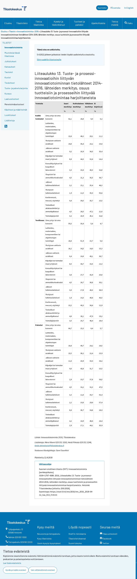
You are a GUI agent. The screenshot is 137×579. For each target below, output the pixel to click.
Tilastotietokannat (77, 538)
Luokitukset (10, 115)
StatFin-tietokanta (77, 534)
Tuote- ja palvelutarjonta (16, 88)
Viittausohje (45, 464)
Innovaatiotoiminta (25, 31)
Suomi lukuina (75, 543)
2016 (36, 31)
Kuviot (8, 77)
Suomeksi (102, 7)
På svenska (116, 7)
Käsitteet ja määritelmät (16, 109)
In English (128, 7)
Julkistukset (10, 61)
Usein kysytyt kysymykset (49, 543)
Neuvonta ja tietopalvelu (48, 534)
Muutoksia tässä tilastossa (12, 54)
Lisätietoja (10, 120)
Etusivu (8, 23)
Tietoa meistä (114, 23)
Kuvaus (8, 93)
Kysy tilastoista (44, 538)
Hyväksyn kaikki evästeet (15, 570)
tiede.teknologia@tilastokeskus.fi (49, 445)
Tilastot (12, 31)
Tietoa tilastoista (39, 23)
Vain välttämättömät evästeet (43, 570)
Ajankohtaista (98, 23)
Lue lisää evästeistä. (12, 563)
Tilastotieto (22, 23)
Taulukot (9, 72)
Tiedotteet (10, 83)
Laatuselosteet (12, 99)
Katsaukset (10, 66)
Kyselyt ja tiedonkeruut (58, 23)
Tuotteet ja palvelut (79, 23)
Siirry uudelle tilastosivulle (49, 59)
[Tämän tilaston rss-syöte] (16, 127)
